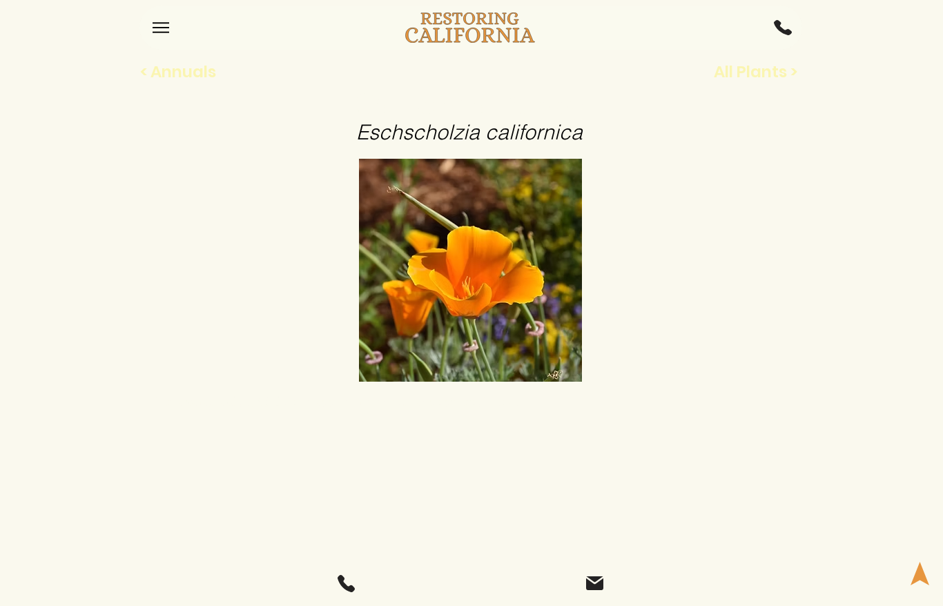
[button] (783, 27)
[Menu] (160, 27)
